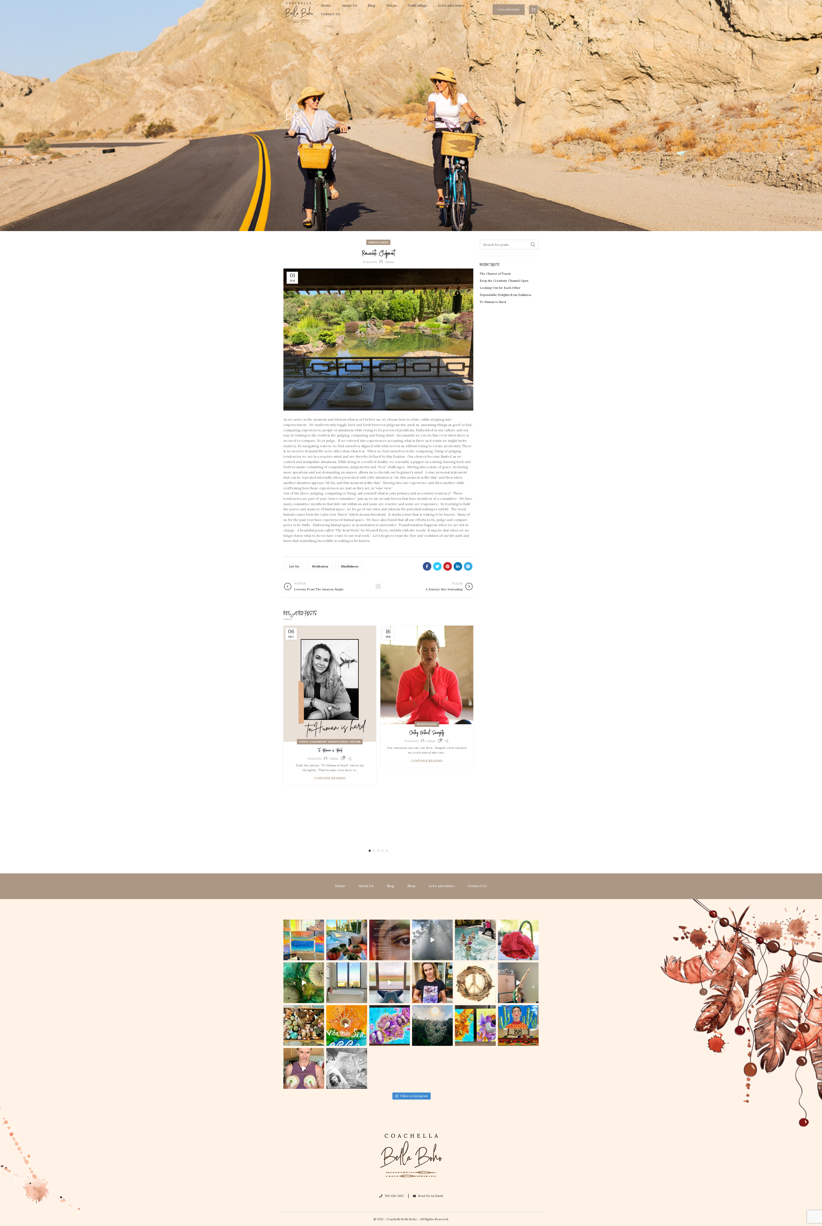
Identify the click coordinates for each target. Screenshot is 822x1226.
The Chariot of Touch (495, 274)
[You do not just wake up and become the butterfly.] (389, 1025)
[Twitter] (437, 566)
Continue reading (329, 778)
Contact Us (477, 886)
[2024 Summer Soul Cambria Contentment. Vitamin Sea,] (346, 1025)
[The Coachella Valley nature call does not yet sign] (346, 940)
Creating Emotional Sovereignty (427, 733)
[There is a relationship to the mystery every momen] (432, 1025)
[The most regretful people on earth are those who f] (518, 1025)
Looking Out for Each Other (500, 288)
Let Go (294, 566)
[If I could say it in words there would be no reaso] (475, 1025)
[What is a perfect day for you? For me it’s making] (475, 982)
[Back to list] (378, 586)
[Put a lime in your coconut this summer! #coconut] (303, 1068)
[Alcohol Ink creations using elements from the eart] (303, 982)
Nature (355, 741)
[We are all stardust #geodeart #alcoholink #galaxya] (432, 982)
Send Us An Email (430, 1196)
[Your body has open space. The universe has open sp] (389, 982)
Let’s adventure (441, 886)
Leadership (318, 741)
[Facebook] (427, 566)
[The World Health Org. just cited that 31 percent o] (475, 940)
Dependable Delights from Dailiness (505, 295)
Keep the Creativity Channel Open (504, 281)
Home (340, 886)
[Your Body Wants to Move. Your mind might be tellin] (518, 982)
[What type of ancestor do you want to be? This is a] (346, 1068)
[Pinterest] (447, 566)
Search (532, 244)
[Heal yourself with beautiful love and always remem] (432, 940)
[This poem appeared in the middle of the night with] (389, 940)
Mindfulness (378, 242)
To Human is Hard (329, 750)
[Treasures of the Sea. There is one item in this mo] (303, 1025)
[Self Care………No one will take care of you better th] (346, 982)
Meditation (320, 566)
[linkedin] (458, 566)
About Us (366, 886)
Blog (390, 886)
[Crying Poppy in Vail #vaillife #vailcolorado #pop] (518, 940)
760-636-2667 (394, 1196)
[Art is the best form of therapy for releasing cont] (303, 940)
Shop (411, 886)
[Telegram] (468, 566)
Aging (303, 741)
